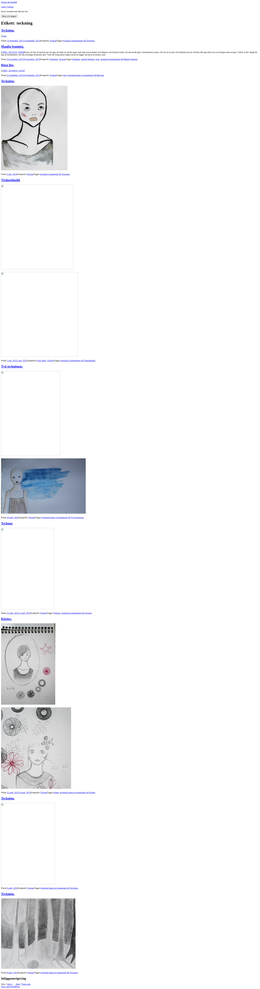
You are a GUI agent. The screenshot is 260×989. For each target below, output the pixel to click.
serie (97, 59)
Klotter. (6, 619)
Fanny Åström (7, 7)
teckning (66, 41)
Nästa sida (26, 984)
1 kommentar (58, 174)
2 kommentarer (82, 41)
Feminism (53, 59)
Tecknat (53, 41)
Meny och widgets (9, 16)
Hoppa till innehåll (9, 2)
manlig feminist (87, 59)
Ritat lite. (7, 65)
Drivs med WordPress (10, 986)
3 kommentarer (123, 59)
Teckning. (8, 30)
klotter (56, 792)
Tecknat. (7, 523)
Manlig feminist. (12, 46)
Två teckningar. (12, 366)
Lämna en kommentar (89, 75)
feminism (76, 59)
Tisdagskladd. (10, 180)
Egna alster (41, 360)
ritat (64, 75)
